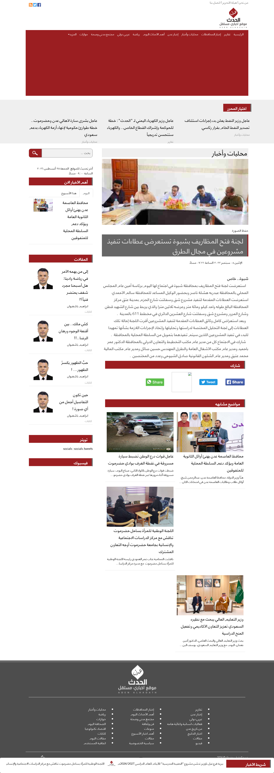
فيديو (199, 743)
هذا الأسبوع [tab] (69, 193)
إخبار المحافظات (211, 34)
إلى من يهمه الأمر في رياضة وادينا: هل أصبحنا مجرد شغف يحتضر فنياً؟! (75, 285)
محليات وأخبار (190, 34)
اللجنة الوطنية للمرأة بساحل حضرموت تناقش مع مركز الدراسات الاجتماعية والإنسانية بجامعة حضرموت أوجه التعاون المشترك (142, 540)
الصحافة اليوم (97, 724)
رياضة (136, 34)
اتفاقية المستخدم (95, 743)
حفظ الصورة (240, 230)
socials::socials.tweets (78, 448)
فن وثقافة (148, 724)
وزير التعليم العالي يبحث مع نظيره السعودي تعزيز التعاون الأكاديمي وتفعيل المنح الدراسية (212, 626)
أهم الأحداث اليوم (153, 34)
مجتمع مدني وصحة (102, 34)
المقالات (81, 259)
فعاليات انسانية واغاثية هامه (184, 724)
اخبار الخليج (195, 733)
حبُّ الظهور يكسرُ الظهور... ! (74, 365)
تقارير (227, 34)
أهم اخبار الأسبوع (143, 733)
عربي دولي (123, 34)
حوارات (84, 34)
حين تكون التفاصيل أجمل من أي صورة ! (73, 401)
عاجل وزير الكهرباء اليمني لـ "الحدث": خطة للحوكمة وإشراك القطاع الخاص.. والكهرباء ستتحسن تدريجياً (140, 127)
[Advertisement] (137, 68)
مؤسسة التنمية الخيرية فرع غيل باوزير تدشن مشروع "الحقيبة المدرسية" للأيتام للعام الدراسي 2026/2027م (197, 763)
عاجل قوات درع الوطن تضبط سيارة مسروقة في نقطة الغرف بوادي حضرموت (141, 459)
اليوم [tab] (86, 193)
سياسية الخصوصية (141, 743)
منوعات (149, 728)
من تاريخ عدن (194, 728)
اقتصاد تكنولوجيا (95, 728)
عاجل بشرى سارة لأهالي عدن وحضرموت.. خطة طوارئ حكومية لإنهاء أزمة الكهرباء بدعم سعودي (63, 127)
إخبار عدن (173, 34)
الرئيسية (239, 34)
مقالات (197, 738)
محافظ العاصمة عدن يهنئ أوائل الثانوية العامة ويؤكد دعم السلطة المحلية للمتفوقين (213, 462)
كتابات (102, 733)
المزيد (73, 34)
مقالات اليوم (97, 738)
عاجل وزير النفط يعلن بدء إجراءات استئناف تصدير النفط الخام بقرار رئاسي (217, 123)
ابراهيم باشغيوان (77, 306)
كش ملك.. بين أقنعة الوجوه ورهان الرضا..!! (73, 330)
